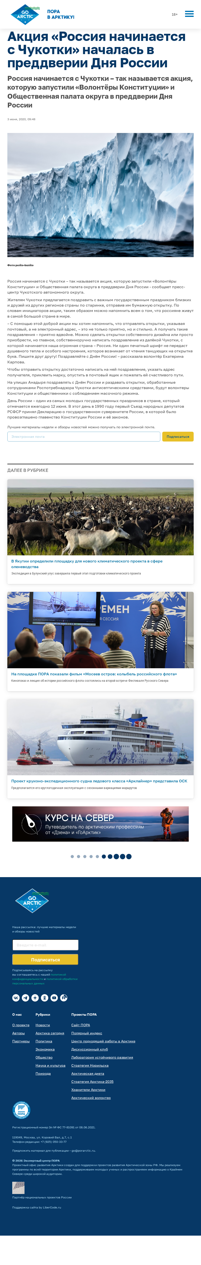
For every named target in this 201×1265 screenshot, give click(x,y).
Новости (43, 1025)
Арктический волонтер (91, 1098)
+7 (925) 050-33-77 (53, 1142)
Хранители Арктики (88, 1089)
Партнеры (21, 1041)
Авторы (18, 1033)
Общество (44, 1057)
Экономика (45, 1049)
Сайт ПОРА (80, 1025)
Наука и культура (50, 1065)
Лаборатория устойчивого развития (102, 1057)
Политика (44, 1041)
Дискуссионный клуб (89, 1049)
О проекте (20, 1025)
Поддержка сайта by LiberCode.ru (36, 1207)
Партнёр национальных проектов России (42, 1197)
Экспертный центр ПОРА (42, 1160)
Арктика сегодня (50, 1033)
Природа (43, 1073)
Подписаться (178, 436)
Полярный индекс (86, 1033)
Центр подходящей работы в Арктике (103, 1041)
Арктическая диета (87, 1073)
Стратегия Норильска (90, 1065)
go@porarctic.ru (83, 1150)
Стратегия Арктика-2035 (92, 1081)
